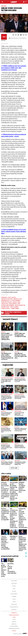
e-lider (14, 617)
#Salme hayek (5, 306)
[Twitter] (16, 35)
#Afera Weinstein (20, 305)
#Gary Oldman (14, 306)
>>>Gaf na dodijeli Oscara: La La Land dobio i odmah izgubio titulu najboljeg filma (13, 231)
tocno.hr (14, 630)
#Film (9, 297)
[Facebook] (13, 35)
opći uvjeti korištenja (14, 626)
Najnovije (8, 364)
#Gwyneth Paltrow (7, 299)
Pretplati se (14, 612)
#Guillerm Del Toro (14, 303)
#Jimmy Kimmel (15, 308)
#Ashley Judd (16, 302)
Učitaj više (14, 468)
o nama (14, 619)
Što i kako (14, 591)
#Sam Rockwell (5, 308)
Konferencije (14, 609)
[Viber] (26, 35)
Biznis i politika (14, 580)
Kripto (14, 588)
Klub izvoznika (14, 604)
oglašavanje (14, 623)
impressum (14, 621)
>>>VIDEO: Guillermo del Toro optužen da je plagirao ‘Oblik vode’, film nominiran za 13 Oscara (13, 68)
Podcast (14, 599)
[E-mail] (21, 35)
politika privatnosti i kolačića (14, 628)
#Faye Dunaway (16, 300)
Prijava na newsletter (14, 615)
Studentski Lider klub (14, 606)
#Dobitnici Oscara (6, 302)
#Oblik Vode (4, 303)
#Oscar (13, 297)
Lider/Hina (3, 40)
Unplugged (14, 596)
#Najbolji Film (17, 299)
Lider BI (14, 601)
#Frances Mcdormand (7, 305)
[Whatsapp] (23, 35)
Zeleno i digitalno (14, 593)
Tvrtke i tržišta (14, 583)
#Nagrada (4, 297)
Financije (14, 585)
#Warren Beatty (6, 300)
